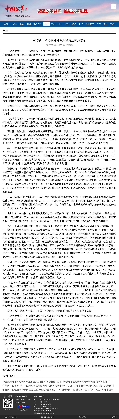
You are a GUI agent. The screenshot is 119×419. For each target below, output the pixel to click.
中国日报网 (88, 389)
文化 (67, 23)
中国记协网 (15, 389)
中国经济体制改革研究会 (82, 381)
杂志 (15, 23)
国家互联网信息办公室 (40, 389)
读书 (105, 23)
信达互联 (113, 417)
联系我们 (29, 399)
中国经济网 (76, 389)
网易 (95, 385)
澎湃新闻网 (41, 385)
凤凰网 (51, 385)
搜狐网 (106, 381)
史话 (74, 23)
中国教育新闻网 (106, 385)
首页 (6, 23)
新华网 (66, 381)
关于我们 (17, 399)
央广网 (55, 389)
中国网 (109, 389)
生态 (112, 23)
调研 (29, 23)
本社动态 (23, 399)
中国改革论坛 (16, 385)
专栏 (81, 23)
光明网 (6, 385)
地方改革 (38, 23)
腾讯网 (99, 381)
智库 (99, 23)
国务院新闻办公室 (23, 381)
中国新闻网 (29, 385)
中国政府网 (8, 381)
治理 (53, 23)
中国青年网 (64, 389)
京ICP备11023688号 (47, 417)
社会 (60, 23)
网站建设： (82, 417)
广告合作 (23, 402)
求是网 (25, 389)
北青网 (6, 389)
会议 (22, 23)
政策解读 (89, 23)
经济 (47, 23)
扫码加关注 (7, 409)
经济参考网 (60, 385)
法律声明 (17, 402)
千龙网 (89, 385)
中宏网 (81, 385)
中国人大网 (100, 389)
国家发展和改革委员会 (44, 381)
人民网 (59, 381)
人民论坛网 (72, 385)
